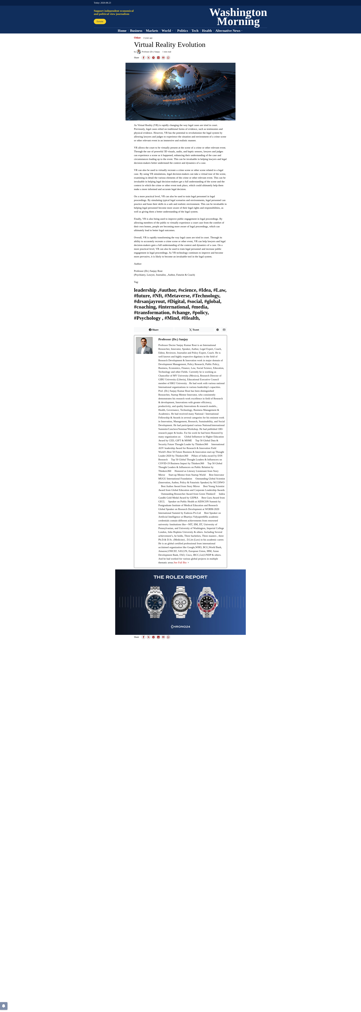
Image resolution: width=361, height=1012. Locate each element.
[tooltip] (143, 57)
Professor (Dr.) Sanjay (151, 52)
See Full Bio (180, 562)
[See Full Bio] (188, 562)
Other (137, 37)
